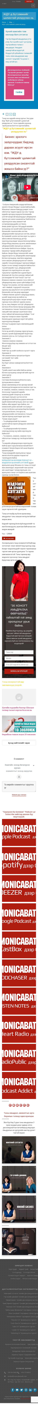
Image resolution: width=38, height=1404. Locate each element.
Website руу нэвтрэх (19, 795)
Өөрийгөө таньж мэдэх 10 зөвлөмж (19, 727)
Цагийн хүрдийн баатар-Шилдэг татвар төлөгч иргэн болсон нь (19, 701)
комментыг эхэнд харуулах (19, 771)
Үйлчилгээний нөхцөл (27, 1398)
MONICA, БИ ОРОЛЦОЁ (19, 671)
